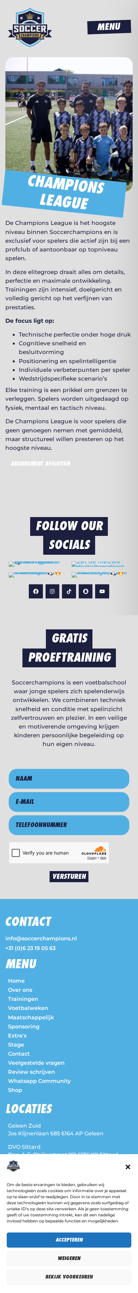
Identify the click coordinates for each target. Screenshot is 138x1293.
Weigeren (69, 1258)
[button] (128, 1167)
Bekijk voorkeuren (69, 1277)
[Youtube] (102, 591)
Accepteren (69, 1240)
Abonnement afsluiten (40, 464)
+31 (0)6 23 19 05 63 (30, 948)
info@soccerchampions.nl (41, 938)
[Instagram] (53, 591)
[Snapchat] (86, 591)
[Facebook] (36, 591)
